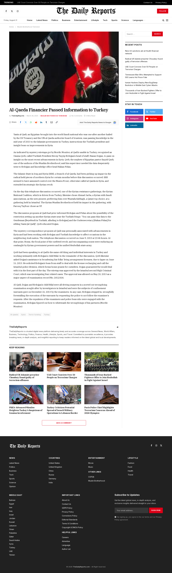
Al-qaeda (14, 315)
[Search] (163, 20)
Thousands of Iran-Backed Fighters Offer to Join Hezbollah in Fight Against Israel (100, 378)
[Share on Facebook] (20, 122)
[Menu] (167, 20)
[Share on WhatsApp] (31, 122)
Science (125, 20)
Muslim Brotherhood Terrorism (54, 116)
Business (66, 20)
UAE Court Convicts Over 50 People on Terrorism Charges (41, 3)
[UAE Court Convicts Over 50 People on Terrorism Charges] (64, 361)
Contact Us (148, 3)
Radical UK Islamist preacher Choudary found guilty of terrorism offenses (24, 378)
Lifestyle (95, 20)
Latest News (41, 20)
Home (29, 20)
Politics (54, 20)
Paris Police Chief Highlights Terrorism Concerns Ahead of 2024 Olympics (99, 410)
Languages (138, 20)
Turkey (47, 315)
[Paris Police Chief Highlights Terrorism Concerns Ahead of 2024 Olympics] (101, 394)
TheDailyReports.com (81, 567)
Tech (105, 20)
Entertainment (80, 20)
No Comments (77, 116)
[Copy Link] (56, 122)
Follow (162, 11)
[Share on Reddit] (36, 122)
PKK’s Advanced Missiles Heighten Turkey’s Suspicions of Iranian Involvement (25, 410)
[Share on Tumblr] (46, 122)
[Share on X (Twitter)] (25, 122)
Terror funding (35, 315)
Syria (23, 315)
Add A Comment (64, 423)
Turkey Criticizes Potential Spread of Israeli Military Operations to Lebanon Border (62, 410)
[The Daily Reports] (86, 11)
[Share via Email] (51, 122)
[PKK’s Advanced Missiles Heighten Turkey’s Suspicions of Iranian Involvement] (26, 394)
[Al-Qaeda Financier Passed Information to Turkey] (64, 67)
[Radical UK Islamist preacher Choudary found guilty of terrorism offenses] (26, 361)
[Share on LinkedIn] (41, 122)
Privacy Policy (161, 3)
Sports (114, 20)
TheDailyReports (17, 116)
